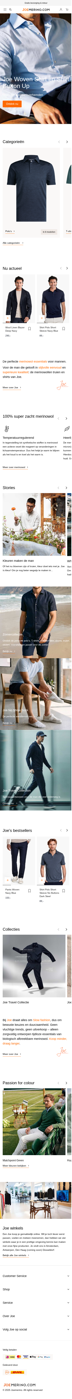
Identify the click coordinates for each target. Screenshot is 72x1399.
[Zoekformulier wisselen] (10, 9)
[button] (67, 142)
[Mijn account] (61, 9)
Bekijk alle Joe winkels (14, 1255)
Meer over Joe (10, 387)
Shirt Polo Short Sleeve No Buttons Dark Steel (49, 893)
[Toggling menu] (5, 9)
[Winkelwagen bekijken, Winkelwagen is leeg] (67, 9)
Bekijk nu (7, 651)
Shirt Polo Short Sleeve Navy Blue (49, 329)
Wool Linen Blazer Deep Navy (15, 329)
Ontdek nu (12, 103)
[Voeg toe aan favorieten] (29, 329)
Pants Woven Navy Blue (12, 891)
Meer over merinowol (14, 467)
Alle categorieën (11, 243)
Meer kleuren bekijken (14, 1165)
